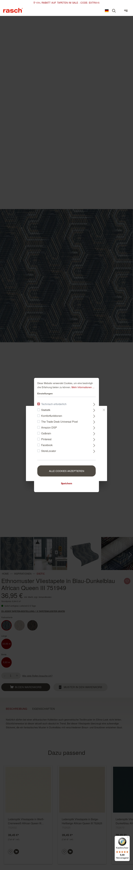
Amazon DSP (49, 427)
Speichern (66, 483)
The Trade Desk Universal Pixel (59, 421)
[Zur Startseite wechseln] (13, 10)
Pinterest (46, 439)
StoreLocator (48, 451)
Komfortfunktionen (51, 416)
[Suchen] (114, 10)
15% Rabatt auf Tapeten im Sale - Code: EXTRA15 (67, 2)
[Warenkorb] (120, 9)
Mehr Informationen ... (83, 387)
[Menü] (126, 10)
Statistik (45, 410)
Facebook (47, 445)
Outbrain (46, 433)
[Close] (104, 409)
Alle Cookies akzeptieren (66, 471)
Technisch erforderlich (53, 404)
